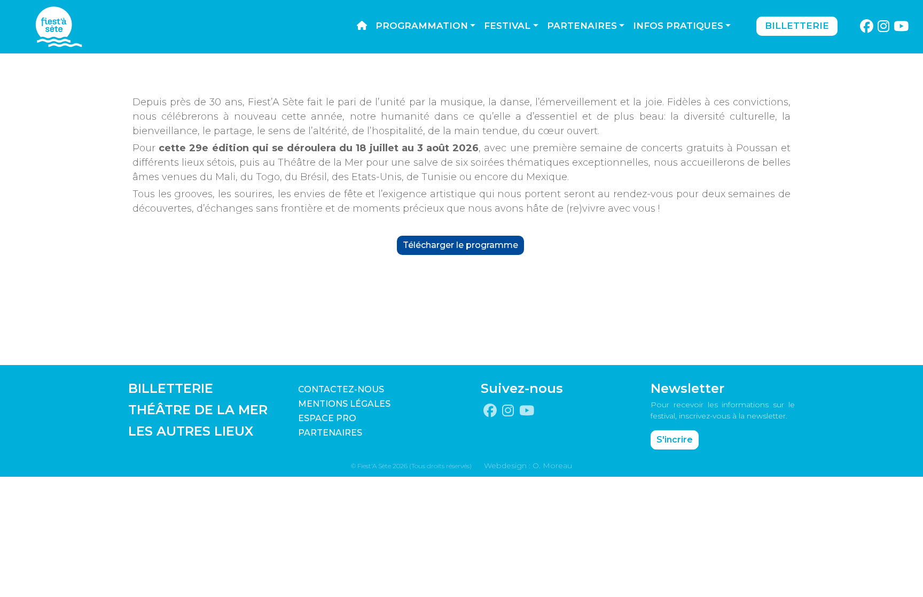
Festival (507, 25)
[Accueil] (362, 26)
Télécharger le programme (460, 245)
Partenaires (582, 25)
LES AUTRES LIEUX (190, 431)
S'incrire (674, 440)
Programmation (422, 25)
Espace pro (327, 418)
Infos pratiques (678, 25)
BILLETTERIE (170, 388)
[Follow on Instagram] (883, 27)
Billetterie (797, 25)
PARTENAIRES (330, 433)
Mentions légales (344, 404)
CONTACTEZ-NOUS (341, 389)
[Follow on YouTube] (901, 27)
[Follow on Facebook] (866, 27)
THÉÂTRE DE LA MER (198, 409)
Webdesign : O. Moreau (528, 465)
